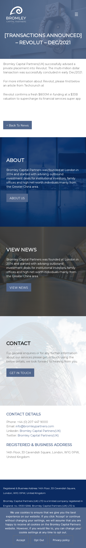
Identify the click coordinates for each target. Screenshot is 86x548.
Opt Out (39, 540)
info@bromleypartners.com (35, 426)
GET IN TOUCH (20, 373)
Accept (20, 540)
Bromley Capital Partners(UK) (40, 431)
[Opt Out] (81, 528)
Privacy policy (61, 540)
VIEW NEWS (19, 288)
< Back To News (17, 125)
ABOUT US (17, 198)
